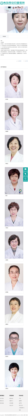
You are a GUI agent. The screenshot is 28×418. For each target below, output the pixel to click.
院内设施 (2, 403)
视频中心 (11, 400)
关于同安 (2, 398)
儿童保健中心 (21, 407)
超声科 (20, 403)
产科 (20, 398)
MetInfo (22, 415)
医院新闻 (12, 395)
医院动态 (11, 398)
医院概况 (2, 395)
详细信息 (4, 36)
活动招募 (11, 403)
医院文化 (2, 400)
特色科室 (21, 395)
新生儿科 (21, 405)
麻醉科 (20, 400)
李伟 (27, 61)
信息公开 (11, 405)
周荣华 (20, 61)
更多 (20, 410)
